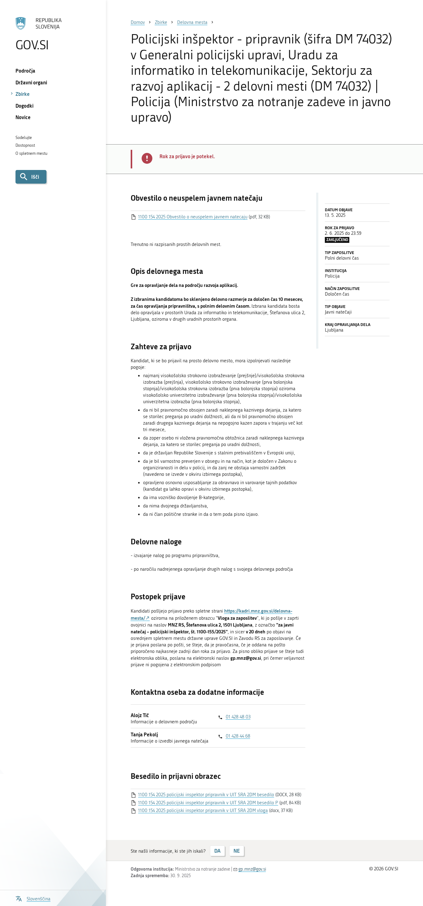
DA (217, 850)
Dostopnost (25, 145)
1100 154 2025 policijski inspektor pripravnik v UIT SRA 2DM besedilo (206, 794)
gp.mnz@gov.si (252, 869)
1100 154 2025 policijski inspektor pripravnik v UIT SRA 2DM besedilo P (208, 803)
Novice (23, 117)
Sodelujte (23, 137)
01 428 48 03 (238, 717)
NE (236, 850)
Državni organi (31, 82)
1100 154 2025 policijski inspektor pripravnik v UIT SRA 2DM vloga (203, 810)
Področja (25, 70)
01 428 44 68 (238, 736)
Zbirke (22, 93)
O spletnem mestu (31, 153)
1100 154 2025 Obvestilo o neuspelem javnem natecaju (192, 217)
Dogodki (24, 105)
